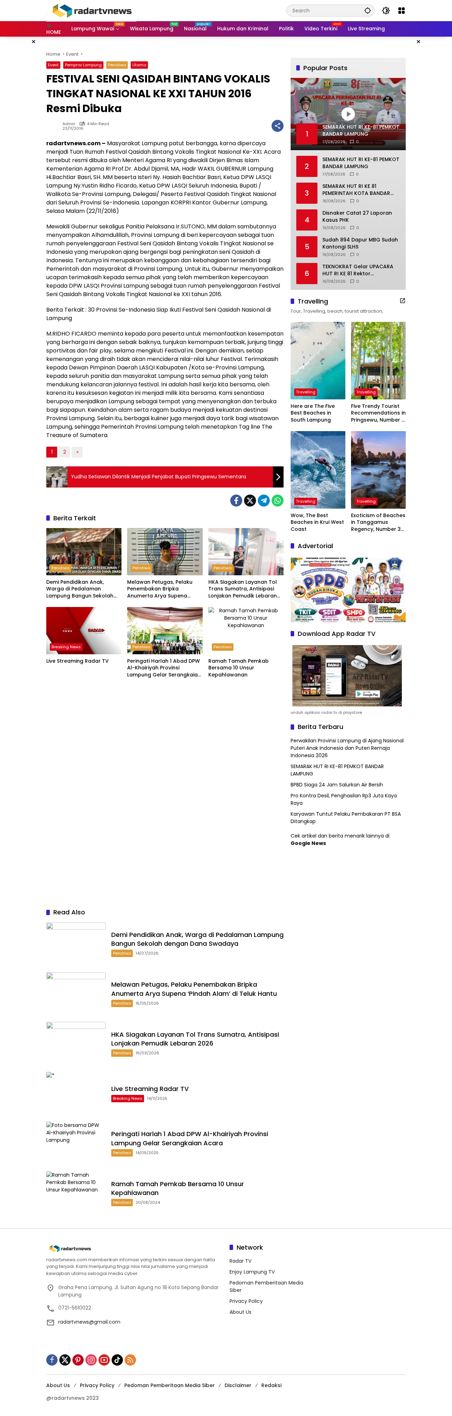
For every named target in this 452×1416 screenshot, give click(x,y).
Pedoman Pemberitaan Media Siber (169, 1385)
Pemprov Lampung (83, 65)
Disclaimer (238, 1385)
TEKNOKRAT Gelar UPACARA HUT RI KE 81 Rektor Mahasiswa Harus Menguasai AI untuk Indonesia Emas (360, 270)
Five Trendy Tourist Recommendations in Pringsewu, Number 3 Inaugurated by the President (378, 413)
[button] (368, 10)
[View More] (402, 301)
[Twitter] (250, 501)
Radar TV (240, 1260)
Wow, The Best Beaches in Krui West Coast (317, 522)
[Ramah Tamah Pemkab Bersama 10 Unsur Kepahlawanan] (246, 630)
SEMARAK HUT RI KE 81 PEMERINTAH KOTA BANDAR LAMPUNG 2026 (356, 190)
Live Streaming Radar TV (77, 661)
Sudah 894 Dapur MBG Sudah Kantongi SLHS (360, 243)
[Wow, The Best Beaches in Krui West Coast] (318, 470)
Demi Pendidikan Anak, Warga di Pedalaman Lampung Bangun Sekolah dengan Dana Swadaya (79, 589)
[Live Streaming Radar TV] (83, 630)
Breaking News (66, 647)
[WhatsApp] (278, 501)
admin (69, 124)
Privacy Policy (246, 1301)
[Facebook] (236, 501)
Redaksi (271, 1385)
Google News (308, 843)
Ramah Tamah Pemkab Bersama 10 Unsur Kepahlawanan (238, 668)
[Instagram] (91, 1360)
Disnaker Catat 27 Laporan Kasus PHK (357, 216)
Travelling (305, 392)
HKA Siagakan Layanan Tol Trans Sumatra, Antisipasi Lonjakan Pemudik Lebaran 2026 (242, 589)
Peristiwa (117, 65)
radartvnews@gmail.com (89, 1321)
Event (53, 65)
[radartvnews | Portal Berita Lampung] (91, 10)
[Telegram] (264, 501)
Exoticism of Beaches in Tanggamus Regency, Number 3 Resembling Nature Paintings (378, 522)
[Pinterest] (78, 1360)
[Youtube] (104, 1360)
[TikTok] (117, 1360)
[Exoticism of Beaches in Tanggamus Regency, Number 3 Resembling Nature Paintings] (378, 470)
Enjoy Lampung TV (252, 1271)
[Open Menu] (401, 10)
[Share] (278, 126)
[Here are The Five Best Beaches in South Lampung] (318, 360)
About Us (240, 1312)
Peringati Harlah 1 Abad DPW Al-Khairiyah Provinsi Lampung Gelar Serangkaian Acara (164, 668)
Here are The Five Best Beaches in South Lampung (313, 413)
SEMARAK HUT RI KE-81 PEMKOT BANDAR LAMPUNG (360, 163)
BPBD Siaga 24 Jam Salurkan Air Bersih (337, 784)
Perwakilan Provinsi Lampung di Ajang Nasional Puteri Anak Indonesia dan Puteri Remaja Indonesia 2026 (347, 748)
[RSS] (130, 1360)
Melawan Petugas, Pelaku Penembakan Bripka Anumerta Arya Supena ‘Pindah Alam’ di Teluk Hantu (163, 589)
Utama (139, 65)
